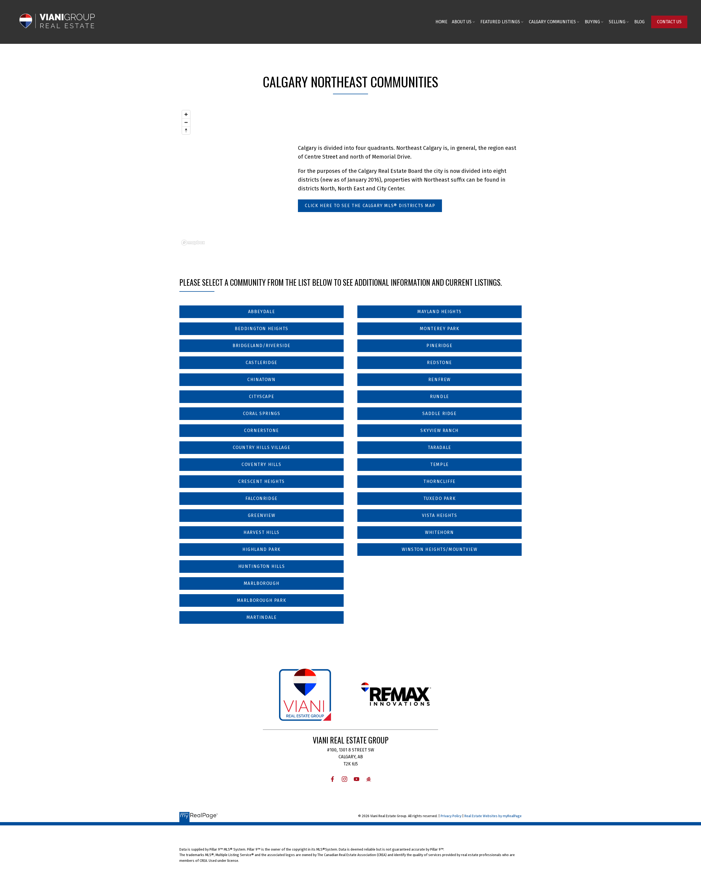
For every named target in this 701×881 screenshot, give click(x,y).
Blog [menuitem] (639, 21)
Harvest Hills (261, 532)
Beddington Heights (261, 328)
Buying (592, 21)
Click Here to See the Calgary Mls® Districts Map (370, 205)
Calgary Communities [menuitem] (552, 21)
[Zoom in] (186, 114)
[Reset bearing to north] (186, 130)
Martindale (261, 617)
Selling (617, 21)
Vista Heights (439, 515)
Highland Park (261, 549)
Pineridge (439, 345)
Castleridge (261, 362)
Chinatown (261, 379)
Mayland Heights (439, 311)
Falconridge (261, 498)
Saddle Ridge (439, 413)
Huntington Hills (261, 566)
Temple (439, 464)
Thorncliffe (439, 481)
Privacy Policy (451, 816)
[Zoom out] (186, 122)
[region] (231, 177)
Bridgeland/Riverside (261, 345)
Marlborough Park (261, 600)
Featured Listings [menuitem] (500, 21)
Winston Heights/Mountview (440, 549)
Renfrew (439, 379)
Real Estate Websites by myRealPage (493, 816)
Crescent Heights (261, 481)
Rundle (439, 396)
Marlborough (262, 583)
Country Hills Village (262, 447)
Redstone (439, 362)
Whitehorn (439, 532)
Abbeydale (261, 311)
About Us (462, 21)
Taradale (439, 447)
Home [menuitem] (441, 21)
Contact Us (669, 21)
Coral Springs (261, 413)
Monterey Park (439, 328)
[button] (669, 22)
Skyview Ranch (439, 430)
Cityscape (261, 396)
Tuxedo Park (439, 498)
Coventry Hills (261, 464)
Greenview (261, 515)
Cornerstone (261, 430)
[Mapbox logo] (193, 242)
